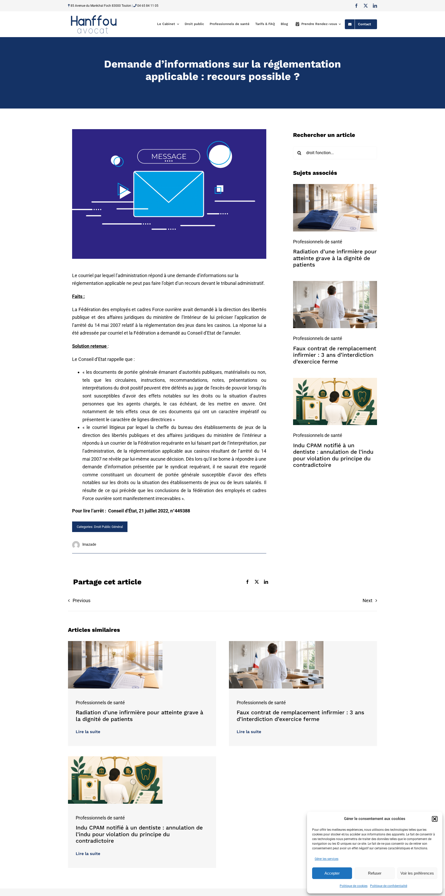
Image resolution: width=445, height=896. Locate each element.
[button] (434, 819)
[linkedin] (375, 6)
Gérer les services (326, 859)
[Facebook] (247, 581)
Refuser (374, 873)
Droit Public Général (108, 527)
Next (367, 600)
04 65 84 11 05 (147, 5)
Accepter (332, 873)
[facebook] (356, 6)
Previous (81, 600)
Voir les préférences (417, 873)
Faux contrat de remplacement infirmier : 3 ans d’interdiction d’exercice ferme (334, 355)
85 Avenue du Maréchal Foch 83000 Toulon (101, 5)
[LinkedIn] (266, 581)
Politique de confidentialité (388, 886)
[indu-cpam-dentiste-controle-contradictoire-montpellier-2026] (335, 380)
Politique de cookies (353, 886)
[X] (256, 581)
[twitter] (366, 6)
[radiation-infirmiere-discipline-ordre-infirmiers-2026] (335, 186)
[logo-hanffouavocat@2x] (93, 15)
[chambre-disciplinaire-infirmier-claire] (335, 283)
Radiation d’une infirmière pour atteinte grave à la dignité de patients (335, 258)
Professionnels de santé (317, 241)
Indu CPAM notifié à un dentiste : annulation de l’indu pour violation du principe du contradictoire (333, 455)
